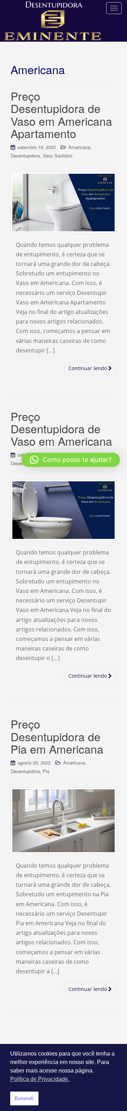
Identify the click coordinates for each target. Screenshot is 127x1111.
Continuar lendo (88, 368)
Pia (46, 771)
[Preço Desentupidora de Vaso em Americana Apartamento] (63, 202)
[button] (71, 460)
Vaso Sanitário (57, 155)
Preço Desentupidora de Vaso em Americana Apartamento (61, 114)
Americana (79, 147)
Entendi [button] (24, 1098)
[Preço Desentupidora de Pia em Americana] (63, 821)
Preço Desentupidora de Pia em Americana (57, 735)
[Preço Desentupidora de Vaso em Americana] (63, 510)
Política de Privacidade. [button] (39, 1079)
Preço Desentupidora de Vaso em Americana (61, 428)
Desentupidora (25, 155)
